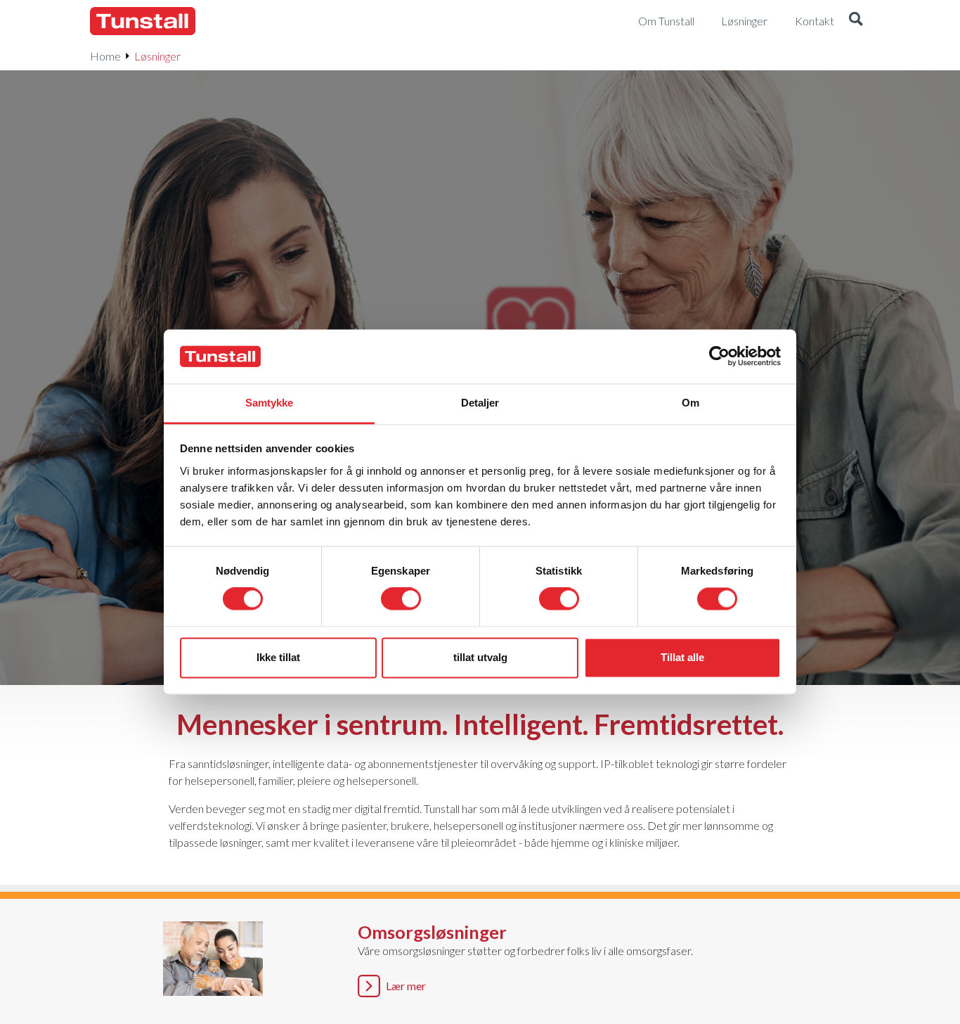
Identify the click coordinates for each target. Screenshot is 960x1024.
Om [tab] (690, 403)
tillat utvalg (480, 657)
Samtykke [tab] (269, 403)
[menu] (672, 21)
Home (105, 56)
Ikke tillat (278, 657)
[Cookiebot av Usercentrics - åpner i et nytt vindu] (719, 356)
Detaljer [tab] (480, 403)
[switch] (401, 599)
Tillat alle (682, 657)
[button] (856, 21)
